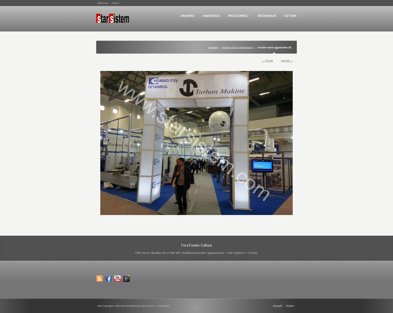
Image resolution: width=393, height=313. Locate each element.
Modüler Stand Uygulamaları (237, 47)
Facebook (108, 278)
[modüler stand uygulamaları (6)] (196, 143)
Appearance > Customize (155, 305)
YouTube (117, 278)
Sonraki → (287, 60)
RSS (99, 278)
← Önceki (267, 60)
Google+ (126, 278)
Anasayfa (213, 47)
